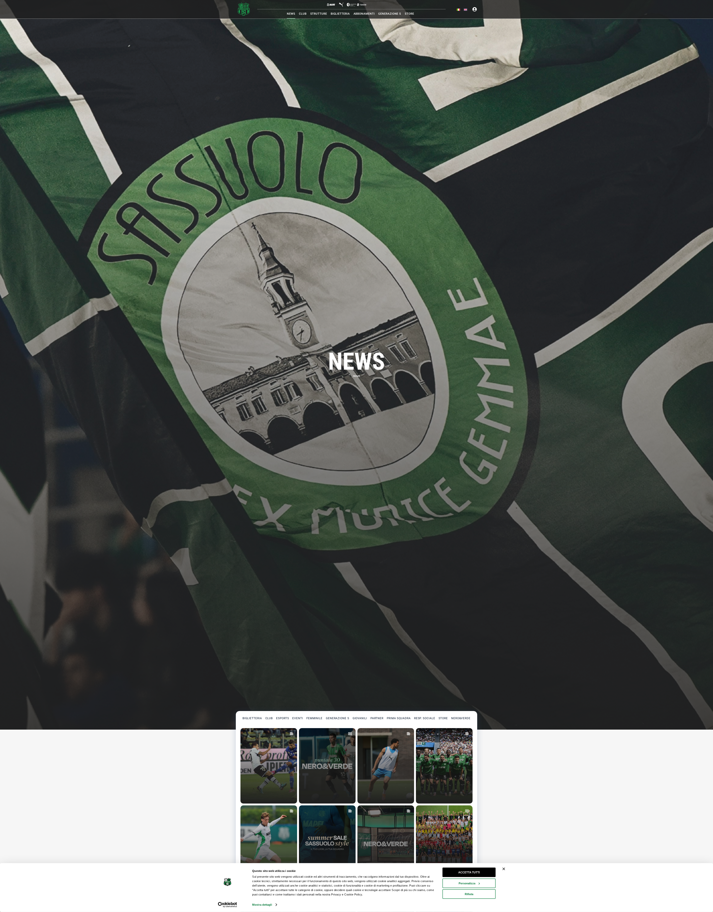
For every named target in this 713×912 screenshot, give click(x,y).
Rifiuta (469, 894)
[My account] (474, 9)
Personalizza (467, 883)
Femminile (314, 718)
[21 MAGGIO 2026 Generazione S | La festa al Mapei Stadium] (444, 843)
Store (443, 718)
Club (269, 718)
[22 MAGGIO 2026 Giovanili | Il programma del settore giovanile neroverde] (268, 843)
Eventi (297, 718)
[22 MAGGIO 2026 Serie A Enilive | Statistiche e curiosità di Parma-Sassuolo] (444, 766)
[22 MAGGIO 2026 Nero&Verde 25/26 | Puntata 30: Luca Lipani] (327, 766)
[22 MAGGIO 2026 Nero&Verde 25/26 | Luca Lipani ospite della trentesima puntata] (385, 843)
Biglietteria (252, 718)
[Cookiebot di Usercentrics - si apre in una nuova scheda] (227, 905)
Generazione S (337, 718)
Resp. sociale (424, 718)
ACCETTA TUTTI (469, 872)
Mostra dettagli (262, 904)
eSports (282, 718)
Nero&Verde (461, 718)
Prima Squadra (399, 718)
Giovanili (360, 718)
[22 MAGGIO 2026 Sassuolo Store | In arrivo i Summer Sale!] (327, 843)
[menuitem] (458, 10)
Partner (376, 718)
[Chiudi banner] (503, 869)
